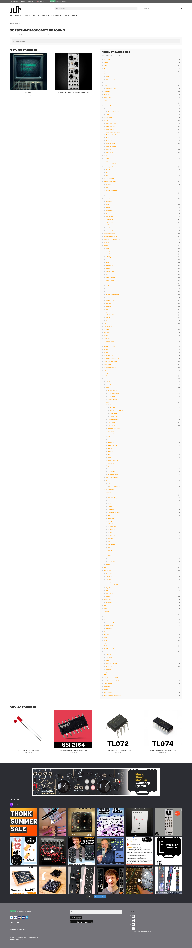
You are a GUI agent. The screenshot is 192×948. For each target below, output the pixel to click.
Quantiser (108, 297)
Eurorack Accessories (110, 199)
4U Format (106, 74)
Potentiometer (107, 570)
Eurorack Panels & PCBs (110, 236)
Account (23, 1)
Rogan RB (106, 611)
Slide (109, 547)
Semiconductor (110, 193)
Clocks (107, 248)
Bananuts (106, 94)
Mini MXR (110, 451)
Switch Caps (111, 469)
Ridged (109, 457)
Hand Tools (109, 657)
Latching (110, 506)
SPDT (109, 553)
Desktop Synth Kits (109, 167)
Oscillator (108, 286)
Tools (105, 652)
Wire (107, 672)
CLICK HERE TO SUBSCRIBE (17, 929)
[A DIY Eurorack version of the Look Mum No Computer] (139, 880)
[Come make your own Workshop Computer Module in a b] (110, 851)
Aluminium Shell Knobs (114, 428)
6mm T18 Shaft (112, 425)
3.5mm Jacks (111, 396)
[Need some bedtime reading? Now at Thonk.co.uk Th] (139, 822)
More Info (30, 1)
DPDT (109, 503)
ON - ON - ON (111, 535)
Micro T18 (110, 448)
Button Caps (109, 382)
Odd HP (106, 370)
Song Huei (106, 634)
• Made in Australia (111, 123)
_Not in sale (107, 59)
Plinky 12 (108, 170)
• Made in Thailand (111, 146)
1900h (109, 405)
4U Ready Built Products (112, 80)
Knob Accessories (112, 440)
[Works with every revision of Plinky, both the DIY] (52, 880)
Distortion (108, 254)
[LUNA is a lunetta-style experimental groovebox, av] (23, 880)
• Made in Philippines (111, 141)
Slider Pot (108, 591)
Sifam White (109, 628)
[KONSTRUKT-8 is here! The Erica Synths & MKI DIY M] (52, 851)
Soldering (108, 669)
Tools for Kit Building (111, 231)
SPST (109, 556)
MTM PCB (106, 350)
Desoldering (109, 654)
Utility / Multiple (110, 315)
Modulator (108, 283)
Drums (107, 260)
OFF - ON (110, 524)
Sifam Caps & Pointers (112, 623)
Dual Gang (108, 579)
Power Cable (109, 210)
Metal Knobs (111, 443)
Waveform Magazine (113, 112)
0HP (105, 68)
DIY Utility (108, 257)
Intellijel (106, 335)
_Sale (105, 65)
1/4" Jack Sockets (112, 390)
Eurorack (44, 15)
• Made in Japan (110, 138)
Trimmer (108, 564)
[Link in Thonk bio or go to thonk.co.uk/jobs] (110, 822)
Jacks (107, 387)
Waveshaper (109, 321)
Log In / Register (14, 1)
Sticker (105, 637)
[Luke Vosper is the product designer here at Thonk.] (110, 880)
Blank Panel (109, 201)
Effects (107, 262)
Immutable (107, 332)
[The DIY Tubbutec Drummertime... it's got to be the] (168, 880)
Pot (106, 480)
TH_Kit (105, 640)
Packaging (106, 373)
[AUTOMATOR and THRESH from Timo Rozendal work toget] (81, 880)
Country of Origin (108, 120)
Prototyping (109, 666)
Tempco (108, 196)
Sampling (108, 303)
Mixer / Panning (110, 280)
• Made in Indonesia (111, 135)
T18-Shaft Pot (109, 593)
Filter (107, 274)
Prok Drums (109, 602)
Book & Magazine (110, 109)
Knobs (65, 15)
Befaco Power (107, 97)
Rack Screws (109, 216)
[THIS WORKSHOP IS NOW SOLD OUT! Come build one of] (81, 851)
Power (107, 292)
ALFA (105, 83)
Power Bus (108, 207)
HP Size (35, 15)
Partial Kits (108, 228)
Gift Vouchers (76, 917)
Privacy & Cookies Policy (16, 939)
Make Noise (107, 338)
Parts (73, 15)
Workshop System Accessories (112, 695)
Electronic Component (110, 181)
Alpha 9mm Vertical (111, 88)
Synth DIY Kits (55, 15)
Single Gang (109, 588)
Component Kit (108, 117)
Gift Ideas (106, 329)
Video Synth (107, 686)
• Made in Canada (110, 126)
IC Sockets (108, 384)
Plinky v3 (108, 172)
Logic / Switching (110, 277)
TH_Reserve (107, 643)
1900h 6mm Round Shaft (116, 411)
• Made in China (110, 129)
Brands (17, 15)
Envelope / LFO (110, 265)
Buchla (105, 100)
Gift (105, 323)
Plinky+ (108, 175)
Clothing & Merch (108, 106)
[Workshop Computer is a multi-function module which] (168, 851)
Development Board (109, 178)
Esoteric (108, 268)
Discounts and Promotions (81, 921)
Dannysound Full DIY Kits (110, 164)
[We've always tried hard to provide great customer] (139, 851)
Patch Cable (109, 204)
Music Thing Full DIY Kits (110, 361)
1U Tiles (106, 71)
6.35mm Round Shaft (113, 419)
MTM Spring (107, 353)
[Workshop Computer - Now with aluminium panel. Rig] (168, 822)
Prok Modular (107, 599)
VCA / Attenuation (110, 318)
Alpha (105, 85)
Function (26, 15)
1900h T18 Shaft (113, 416)
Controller (108, 251)
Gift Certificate (108, 326)
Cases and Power (108, 103)
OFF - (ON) (110, 521)
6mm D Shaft (111, 422)
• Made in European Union (113, 132)
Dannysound (107, 161)
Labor (107, 660)
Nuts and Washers (112, 399)
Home (12, 23)
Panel (105, 376)
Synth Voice (109, 312)
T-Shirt (107, 114)
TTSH (105, 675)
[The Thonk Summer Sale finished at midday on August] (23, 822)
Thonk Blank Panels (109, 649)
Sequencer (109, 306)
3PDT (109, 501)
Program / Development (112, 294)
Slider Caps (111, 463)
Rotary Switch (111, 544)
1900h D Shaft (113, 413)
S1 (104, 614)
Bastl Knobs (111, 431)
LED (107, 187)
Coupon (106, 155)
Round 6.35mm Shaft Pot (112, 585)
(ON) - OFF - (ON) (112, 498)
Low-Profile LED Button (114, 512)
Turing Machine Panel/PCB (111, 678)
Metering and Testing (111, 663)
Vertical (108, 596)
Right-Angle (109, 582)
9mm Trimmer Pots (114, 486)
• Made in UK (109, 149)
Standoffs (108, 492)
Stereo (107, 309)
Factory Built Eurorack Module (112, 239)
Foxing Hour (107, 242)
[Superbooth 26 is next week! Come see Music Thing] (23, 851)
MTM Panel (107, 344)
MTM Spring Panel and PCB (111, 358)
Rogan (105, 608)
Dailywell (106, 158)
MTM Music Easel (109, 341)
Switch (107, 495)
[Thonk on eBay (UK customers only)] (157, 928)
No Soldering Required (110, 367)
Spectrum (110, 466)
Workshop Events (108, 692)
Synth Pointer (111, 471)
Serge (105, 617)
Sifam (105, 620)
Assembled (107, 91)
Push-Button (111, 538)
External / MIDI (110, 271)
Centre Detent (109, 573)
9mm (109, 483)
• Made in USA (109, 152)
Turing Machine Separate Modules (113, 681)
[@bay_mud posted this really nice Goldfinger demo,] (52, 822)
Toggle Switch (111, 562)
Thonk (105, 646)
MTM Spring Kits (108, 355)
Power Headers (110, 489)
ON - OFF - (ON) (112, 527)
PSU (107, 213)
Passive (108, 289)
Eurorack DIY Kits (108, 219)
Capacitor (108, 184)
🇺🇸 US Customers (40, 1)
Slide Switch (111, 550)
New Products (107, 364)
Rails (105, 605)
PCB (105, 567)
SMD (105, 631)
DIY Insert (110, 437)
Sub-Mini (110, 559)
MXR (109, 454)
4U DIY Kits (109, 77)
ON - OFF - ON (111, 530)
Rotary (109, 541)
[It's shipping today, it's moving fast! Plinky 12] (81, 822)
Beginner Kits (109, 222)
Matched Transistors (111, 190)
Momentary (111, 518)
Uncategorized (108, 683)
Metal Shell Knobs (112, 445)
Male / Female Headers (112, 477)
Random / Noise (110, 300)
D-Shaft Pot (109, 576)
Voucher (106, 689)
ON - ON (110, 532)
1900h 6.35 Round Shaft (115, 408)
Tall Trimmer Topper (113, 474)
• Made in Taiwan (110, 143)
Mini (109, 515)
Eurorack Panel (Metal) (110, 233)
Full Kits (108, 225)
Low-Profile (111, 509)
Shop (11, 15)
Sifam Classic (109, 625)
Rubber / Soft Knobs (113, 460)
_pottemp (106, 62)
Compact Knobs (112, 434)
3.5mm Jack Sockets (113, 393)
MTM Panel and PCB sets (111, 347)
